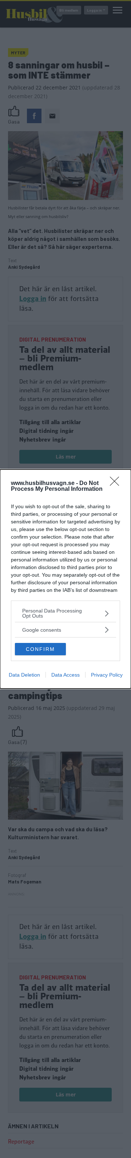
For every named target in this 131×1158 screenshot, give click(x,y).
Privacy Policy (107, 675)
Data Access (65, 675)
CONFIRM (40, 649)
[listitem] (65, 613)
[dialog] (65, 579)
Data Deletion (24, 675)
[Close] (117, 483)
